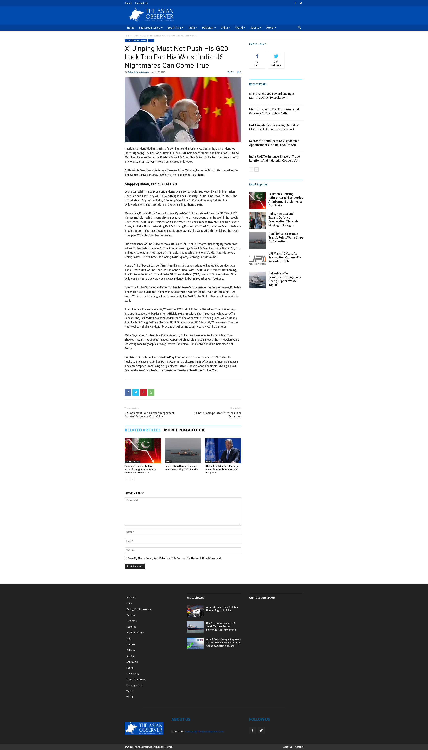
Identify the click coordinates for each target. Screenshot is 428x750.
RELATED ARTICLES (143, 430)
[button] (299, 27)
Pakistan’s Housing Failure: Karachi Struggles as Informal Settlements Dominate (140, 469)
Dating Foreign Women (139, 609)
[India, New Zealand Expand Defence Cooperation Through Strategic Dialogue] (257, 220)
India (191, 27)
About (128, 3)
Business (131, 597)
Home (130, 27)
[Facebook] (295, 3)
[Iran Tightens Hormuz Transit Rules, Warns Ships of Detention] (183, 450)
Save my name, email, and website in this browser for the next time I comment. (175, 558)
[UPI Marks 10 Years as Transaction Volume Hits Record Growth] (257, 260)
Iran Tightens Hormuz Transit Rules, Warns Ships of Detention (285, 237)
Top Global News (135, 679)
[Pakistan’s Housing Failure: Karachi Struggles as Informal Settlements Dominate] (143, 450)
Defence (131, 615)
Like (257, 54)
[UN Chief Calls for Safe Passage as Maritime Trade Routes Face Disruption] (223, 450)
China (224, 27)
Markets (130, 644)
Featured (131, 626)
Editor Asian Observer (138, 72)
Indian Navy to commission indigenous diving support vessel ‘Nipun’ (284, 279)
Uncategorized (134, 685)
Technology (132, 673)
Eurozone (131, 620)
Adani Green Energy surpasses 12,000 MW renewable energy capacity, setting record (223, 642)
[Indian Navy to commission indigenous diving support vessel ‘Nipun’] (257, 280)
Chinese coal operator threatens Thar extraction (217, 414)
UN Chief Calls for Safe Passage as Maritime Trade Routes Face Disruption (221, 469)
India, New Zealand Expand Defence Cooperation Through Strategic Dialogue (283, 219)
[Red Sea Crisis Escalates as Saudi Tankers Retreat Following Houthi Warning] (195, 627)
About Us (287, 747)
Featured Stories (149, 27)
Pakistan (207, 27)
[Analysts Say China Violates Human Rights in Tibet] (195, 611)
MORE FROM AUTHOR (184, 430)
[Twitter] (300, 3)
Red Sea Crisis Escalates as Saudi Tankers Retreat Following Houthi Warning (221, 626)
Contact (299, 747)
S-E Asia (130, 656)
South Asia (174, 27)
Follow (276, 54)
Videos (130, 691)
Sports (254, 27)
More (269, 27)
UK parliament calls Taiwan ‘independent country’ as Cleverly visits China (149, 414)
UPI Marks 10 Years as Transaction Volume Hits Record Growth (284, 257)
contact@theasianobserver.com (204, 731)
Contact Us (141, 3)
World (239, 27)
